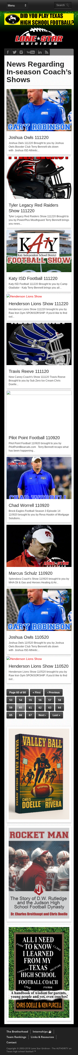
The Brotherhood (17, 1031)
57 (49, 700)
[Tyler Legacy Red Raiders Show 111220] (39, 198)
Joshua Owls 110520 (29, 637)
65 (10, 715)
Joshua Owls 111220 (29, 137)
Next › (42, 715)
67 (30, 715)
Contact (11, 1042)
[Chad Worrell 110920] (39, 498)
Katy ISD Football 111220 (33, 278)
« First (37, 692)
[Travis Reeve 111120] (39, 364)
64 (59, 707)
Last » (56, 715)
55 (30, 700)
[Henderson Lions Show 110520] (24, 659)
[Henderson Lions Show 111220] (24, 296)
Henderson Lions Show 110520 (38, 666)
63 (49, 707)
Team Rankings (16, 1037)
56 (40, 700)
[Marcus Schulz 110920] (39, 566)
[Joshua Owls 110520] (39, 630)
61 (30, 707)
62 (40, 707)
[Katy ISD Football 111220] (39, 271)
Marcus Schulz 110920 (30, 573)
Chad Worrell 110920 (29, 505)
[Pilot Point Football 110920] (39, 394)
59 (10, 707)
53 (10, 700)
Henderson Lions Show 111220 (38, 303)
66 (20, 715)
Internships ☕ (42, 1031)
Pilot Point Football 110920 (34, 437)
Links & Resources (42, 1037)
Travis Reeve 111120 (29, 371)
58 (59, 700)
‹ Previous (53, 692)
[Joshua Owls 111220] (39, 130)
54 (20, 700)
